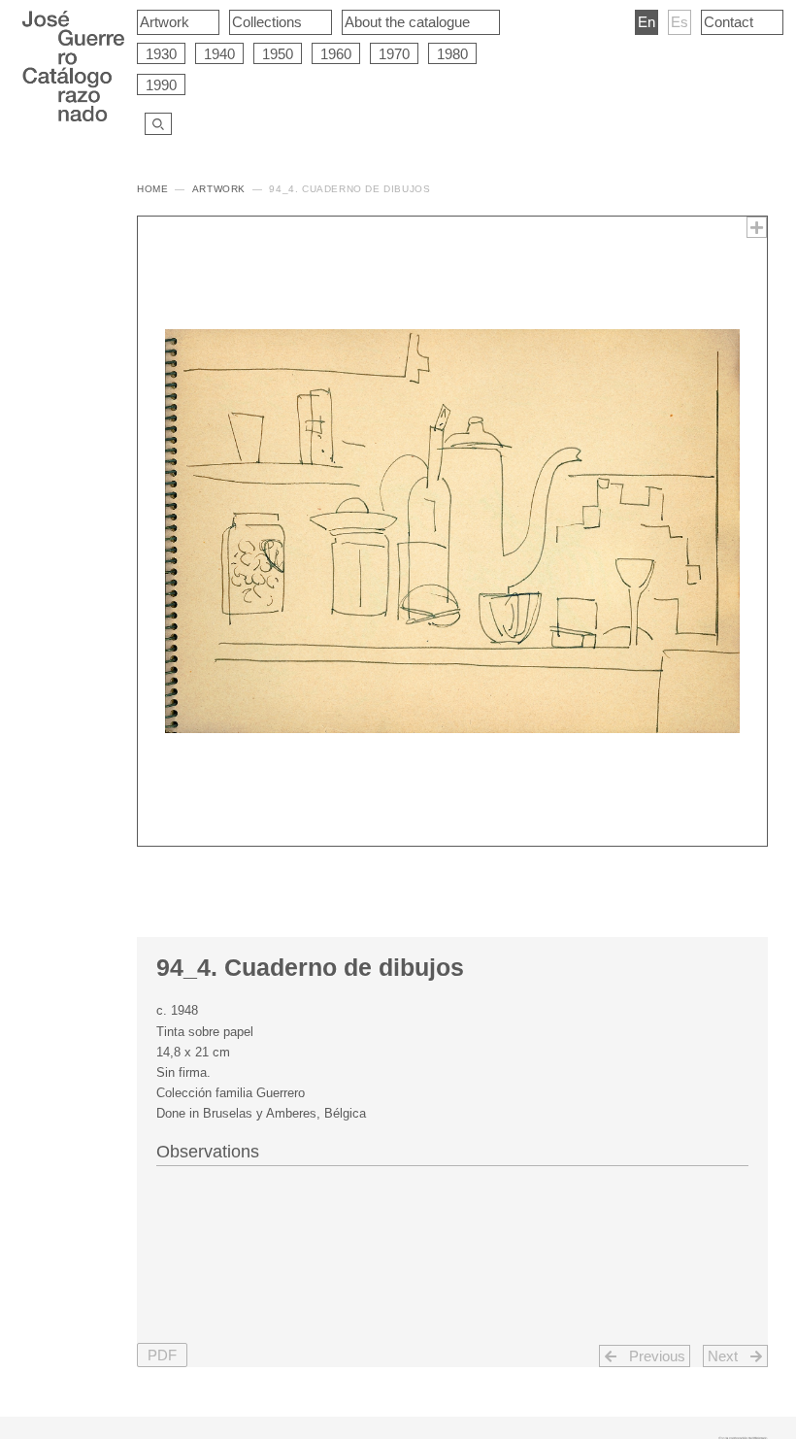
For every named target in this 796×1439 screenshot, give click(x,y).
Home (152, 189)
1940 (219, 54)
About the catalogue (407, 22)
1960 (335, 54)
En (646, 22)
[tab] (452, 1149)
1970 (394, 54)
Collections (267, 22)
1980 (452, 54)
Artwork (164, 22)
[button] (162, 1355)
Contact (728, 22)
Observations (207, 1151)
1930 (161, 54)
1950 (277, 54)
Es (679, 22)
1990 (161, 85)
